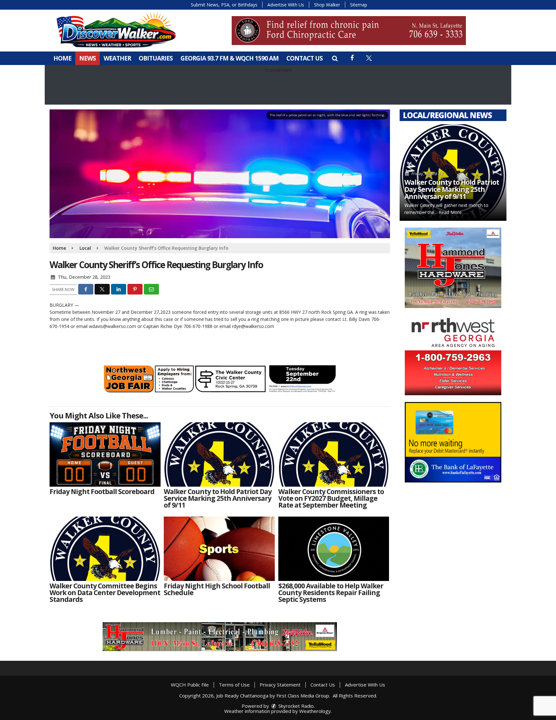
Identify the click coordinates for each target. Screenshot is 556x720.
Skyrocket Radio (295, 706)
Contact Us (304, 58)
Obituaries (156, 58)
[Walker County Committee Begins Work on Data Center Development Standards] (105, 549)
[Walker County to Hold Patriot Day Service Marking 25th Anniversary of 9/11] (219, 454)
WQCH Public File (190, 684)
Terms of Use (234, 684)
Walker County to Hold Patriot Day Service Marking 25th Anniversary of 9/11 (451, 189)
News (87, 58)
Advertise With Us (285, 5)
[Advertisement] (349, 30)
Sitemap (358, 5)
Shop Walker (327, 5)
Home (62, 58)
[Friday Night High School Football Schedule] (219, 549)
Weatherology (315, 711)
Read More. (451, 212)
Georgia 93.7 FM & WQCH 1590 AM (230, 58)
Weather (117, 58)
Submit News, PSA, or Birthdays (224, 5)
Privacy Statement (280, 684)
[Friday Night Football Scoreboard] (105, 454)
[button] (334, 58)
